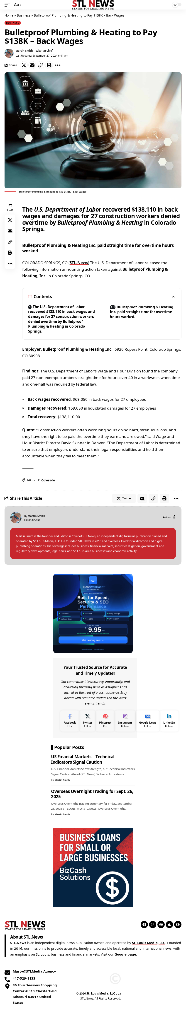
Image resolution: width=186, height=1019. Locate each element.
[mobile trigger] (8, 5)
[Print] (49, 65)
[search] (165, 4)
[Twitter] (87, 721)
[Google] (177, 924)
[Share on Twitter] (24, 65)
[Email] (32, 65)
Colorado (48, 480)
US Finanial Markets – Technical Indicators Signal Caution (83, 759)
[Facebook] (174, 517)
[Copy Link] (40, 65)
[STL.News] (93, 5)
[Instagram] (125, 721)
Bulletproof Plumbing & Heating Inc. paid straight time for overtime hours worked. (141, 311)
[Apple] (169, 924)
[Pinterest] (105, 721)
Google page (125, 954)
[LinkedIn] (169, 721)
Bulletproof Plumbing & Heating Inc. (78, 349)
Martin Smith (24, 50)
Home (9, 15)
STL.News (79, 262)
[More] (57, 65)
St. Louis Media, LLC (148, 942)
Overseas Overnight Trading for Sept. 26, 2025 (92, 794)
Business (23, 15)
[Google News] (147, 721)
